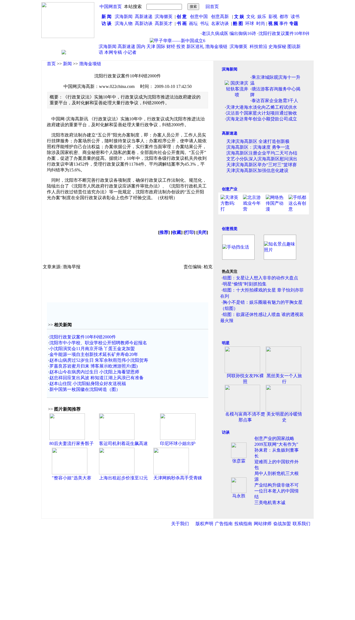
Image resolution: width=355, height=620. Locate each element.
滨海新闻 (124, 16)
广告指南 (224, 523)
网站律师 (263, 523)
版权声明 (204, 523)
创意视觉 (229, 229)
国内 (140, 46)
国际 (160, 46)
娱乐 (261, 16)
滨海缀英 (164, 16)
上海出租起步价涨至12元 (123, 477)
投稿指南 (243, 523)
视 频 (273, 23)
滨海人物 (124, 23)
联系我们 (301, 523)
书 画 (182, 23)
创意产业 (229, 189)
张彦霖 (238, 461)
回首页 (212, 6)
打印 (189, 232)
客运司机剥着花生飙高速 (123, 443)
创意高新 (220, 16)
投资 (180, 46)
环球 (249, 23)
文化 (250, 16)
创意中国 (199, 16)
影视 (273, 16)
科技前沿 (258, 46)
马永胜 (238, 496)
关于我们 (180, 523)
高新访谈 (144, 23)
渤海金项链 (216, 46)
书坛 (204, 23)
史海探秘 (277, 46)
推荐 (163, 232)
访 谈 (106, 23)
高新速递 (144, 16)
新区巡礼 (195, 46)
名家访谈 (220, 23)
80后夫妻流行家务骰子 (71, 443)
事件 (283, 23)
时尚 (260, 23)
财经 (170, 46)
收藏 (176, 232)
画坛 (193, 23)
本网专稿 (113, 52)
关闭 (202, 232)
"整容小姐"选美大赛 (71, 477)
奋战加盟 (282, 523)
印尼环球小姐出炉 (178, 443)
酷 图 (238, 23)
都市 (284, 16)
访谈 (226, 432)
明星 (226, 343)
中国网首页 (111, 6)
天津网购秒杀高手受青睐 (177, 477)
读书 (295, 16)
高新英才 (165, 23)
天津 (150, 46)
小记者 (129, 52)
